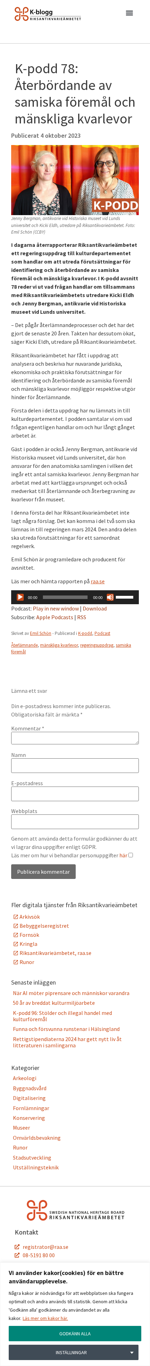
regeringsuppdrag (96, 645)
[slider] (125, 596)
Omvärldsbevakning (37, 1137)
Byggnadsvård (29, 1088)
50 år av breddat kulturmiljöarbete (54, 1002)
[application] (75, 597)
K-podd (85, 633)
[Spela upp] (20, 597)
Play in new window (56, 608)
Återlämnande (24, 645)
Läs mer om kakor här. (45, 1318)
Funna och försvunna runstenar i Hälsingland (66, 1028)
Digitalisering (29, 1097)
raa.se (98, 581)
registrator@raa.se (45, 1246)
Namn (18, 755)
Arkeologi (24, 1078)
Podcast (102, 633)
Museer (21, 1127)
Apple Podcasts (54, 617)
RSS (81, 617)
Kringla (28, 943)
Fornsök (29, 934)
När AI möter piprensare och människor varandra (71, 992)
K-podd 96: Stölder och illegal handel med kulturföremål (62, 1016)
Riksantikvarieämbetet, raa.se (55, 952)
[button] (129, 14)
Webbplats (24, 811)
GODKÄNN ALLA (75, 1333)
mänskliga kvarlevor (59, 645)
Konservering (29, 1117)
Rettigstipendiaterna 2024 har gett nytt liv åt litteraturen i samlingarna (67, 1042)
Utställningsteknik (36, 1167)
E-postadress (27, 783)
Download (95, 608)
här (123, 855)
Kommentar (27, 728)
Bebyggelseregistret (44, 925)
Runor (27, 961)
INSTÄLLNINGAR (71, 1352)
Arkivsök (30, 916)
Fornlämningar (31, 1108)
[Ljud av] (110, 597)
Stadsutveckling (32, 1157)
